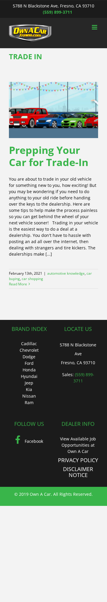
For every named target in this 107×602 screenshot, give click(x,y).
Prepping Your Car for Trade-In (48, 156)
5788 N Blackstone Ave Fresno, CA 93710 (78, 353)
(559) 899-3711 (57, 12)
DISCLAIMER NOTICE (78, 472)
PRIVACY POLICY (78, 460)
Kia (29, 389)
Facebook (33, 441)
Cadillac (29, 343)
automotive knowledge (66, 273)
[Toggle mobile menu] (95, 27)
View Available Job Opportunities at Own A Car (78, 445)
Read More (18, 284)
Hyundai (29, 376)
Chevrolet (29, 350)
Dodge (29, 356)
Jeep (29, 383)
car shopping (32, 278)
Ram (29, 402)
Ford (29, 363)
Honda (29, 370)
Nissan (29, 396)
